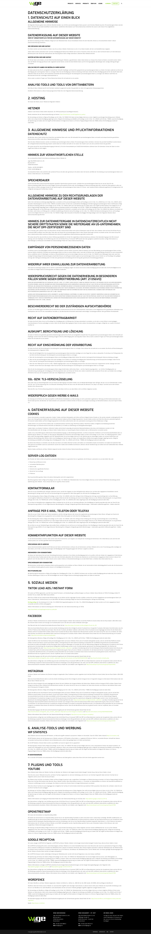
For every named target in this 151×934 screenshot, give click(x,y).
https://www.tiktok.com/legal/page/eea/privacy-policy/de (42, 609)
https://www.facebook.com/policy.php (99, 658)
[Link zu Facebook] (117, 932)
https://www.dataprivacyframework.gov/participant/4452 (100, 664)
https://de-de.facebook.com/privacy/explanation (43, 635)
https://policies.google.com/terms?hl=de (62, 867)
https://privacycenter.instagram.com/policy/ (72, 711)
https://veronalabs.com (113, 735)
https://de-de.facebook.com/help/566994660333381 (74, 658)
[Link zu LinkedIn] (119, 932)
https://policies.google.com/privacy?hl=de (96, 798)
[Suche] (121, 3)
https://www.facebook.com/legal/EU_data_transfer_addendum (44, 658)
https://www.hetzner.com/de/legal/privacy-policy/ (72, 114)
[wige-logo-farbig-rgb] (34, 3)
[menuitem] (70, 3)
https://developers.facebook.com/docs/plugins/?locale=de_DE (80, 625)
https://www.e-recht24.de (38, 903)
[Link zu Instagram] (122, 932)
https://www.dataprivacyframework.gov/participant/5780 (101, 805)
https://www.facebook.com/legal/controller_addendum (58, 648)
